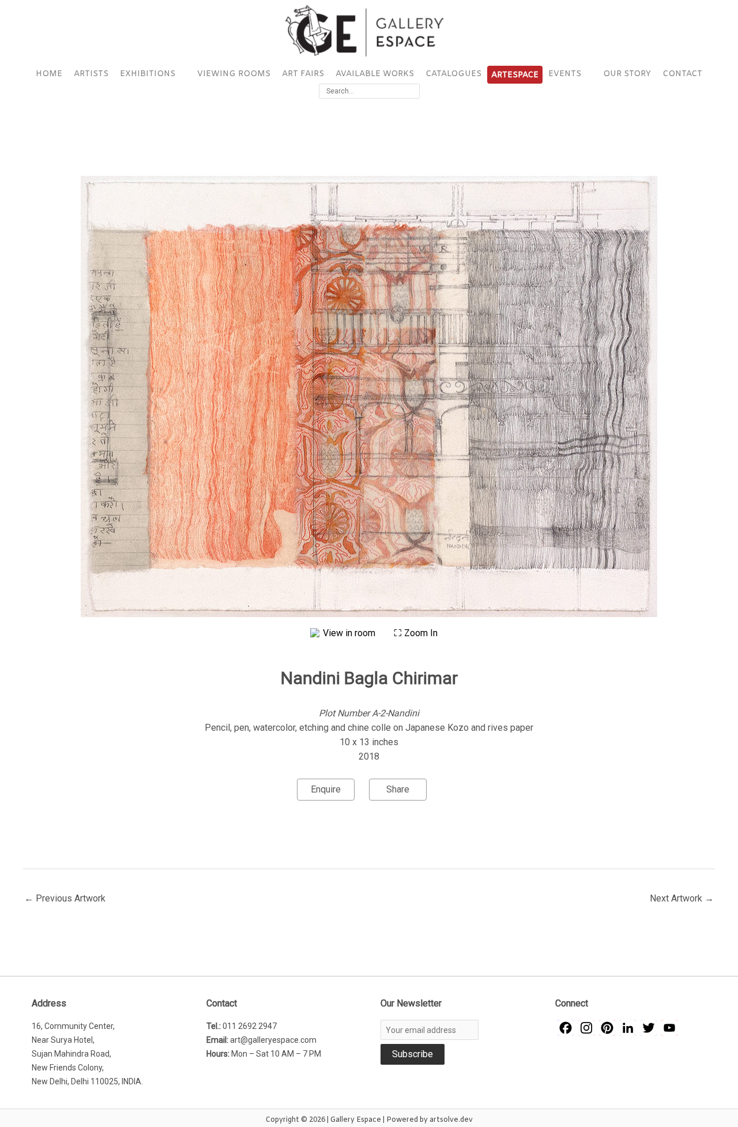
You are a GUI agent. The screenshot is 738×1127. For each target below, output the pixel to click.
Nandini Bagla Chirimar (369, 678)
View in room (350, 633)
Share (397, 789)
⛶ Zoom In (416, 633)
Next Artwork (682, 898)
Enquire (326, 789)
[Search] (412, 91)
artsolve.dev (451, 1120)
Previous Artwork (65, 898)
